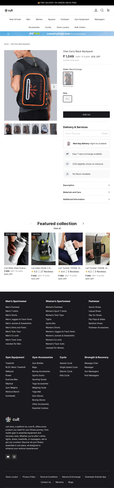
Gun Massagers (92, 371)
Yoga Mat (36, 391)
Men (28, 19)
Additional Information (74, 199)
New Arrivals (15, 19)
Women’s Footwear (54, 307)
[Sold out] (68, 78)
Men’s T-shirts (12, 311)
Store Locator (63, 27)
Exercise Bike (12, 379)
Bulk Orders (80, 27)
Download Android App (95, 477)
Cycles (48, 27)
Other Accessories (40, 404)
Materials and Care (72, 192)
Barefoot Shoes (96, 323)
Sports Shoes (95, 307)
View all (57, 228)
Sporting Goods (39, 379)
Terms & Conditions (49, 477)
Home (6, 44)
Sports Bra (50, 323)
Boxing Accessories (41, 371)
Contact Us (46, 482)
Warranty (59, 482)
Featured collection (57, 223)
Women (39, 19)
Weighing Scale (39, 387)
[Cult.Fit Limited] (8, 10)
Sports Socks (38, 375)
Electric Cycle (66, 371)
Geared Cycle (66, 363)
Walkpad (9, 371)
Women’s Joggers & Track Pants (60, 331)
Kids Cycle (64, 375)
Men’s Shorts (11, 315)
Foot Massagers (92, 375)
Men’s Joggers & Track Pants (19, 319)
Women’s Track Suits (55, 344)
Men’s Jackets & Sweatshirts (18, 323)
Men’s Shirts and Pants (16, 327)
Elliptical (9, 383)
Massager (89, 367)
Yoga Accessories (40, 383)
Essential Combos (40, 408)
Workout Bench (12, 391)
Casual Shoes (95, 311)
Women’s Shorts (53, 327)
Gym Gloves (37, 396)
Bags (34, 367)
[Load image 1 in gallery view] (30, 85)
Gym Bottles (37, 363)
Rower (8, 375)
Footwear (65, 19)
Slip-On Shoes (95, 315)
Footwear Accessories (98, 327)
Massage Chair (91, 363)
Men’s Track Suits (13, 340)
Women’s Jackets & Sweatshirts (60, 335)
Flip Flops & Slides (97, 319)
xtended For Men (13, 344)
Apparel (51, 19)
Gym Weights (12, 387)
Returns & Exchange (71, 477)
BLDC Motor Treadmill (15, 367)
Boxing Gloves (38, 400)
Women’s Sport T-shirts (56, 311)
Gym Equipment (82, 19)
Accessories (34, 27)
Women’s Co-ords (54, 340)
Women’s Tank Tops (55, 315)
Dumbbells (10, 396)
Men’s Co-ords (12, 335)
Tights (48, 319)
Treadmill (10, 363)
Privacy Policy (29, 477)
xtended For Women (55, 348)
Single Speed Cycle (69, 367)
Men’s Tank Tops (13, 331)
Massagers (100, 19)
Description (68, 185)
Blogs (70, 482)
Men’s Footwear (13, 307)
